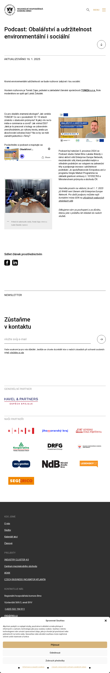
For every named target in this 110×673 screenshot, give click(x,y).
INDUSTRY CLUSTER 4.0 (16, 559)
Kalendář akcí (11, 536)
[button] (105, 620)
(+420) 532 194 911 (15, 609)
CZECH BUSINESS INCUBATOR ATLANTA (25, 579)
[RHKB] (23, 10)
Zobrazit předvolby (55, 660)
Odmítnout (55, 652)
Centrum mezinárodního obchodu (20, 566)
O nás (7, 523)
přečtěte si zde (17, 352)
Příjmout (55, 645)
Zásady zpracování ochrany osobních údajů (69, 667)
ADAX (7, 573)
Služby (7, 530)
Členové (8, 543)
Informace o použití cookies (33, 667)
